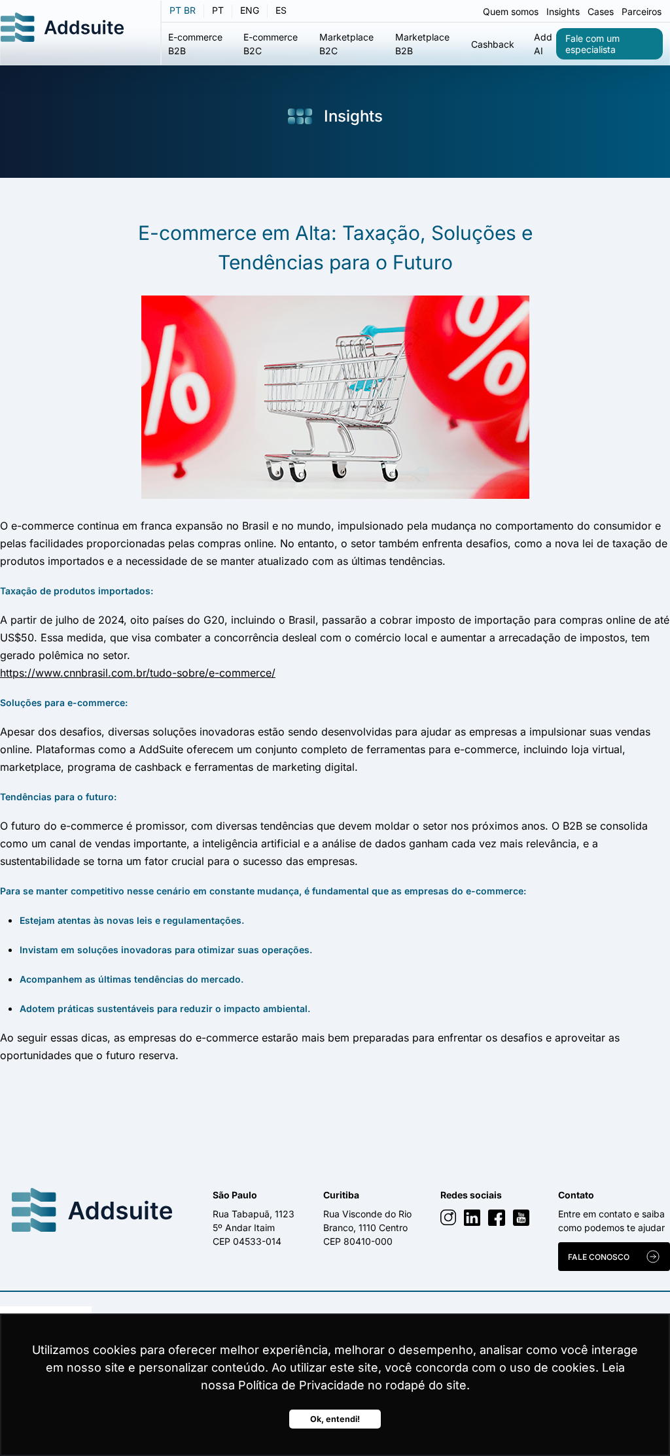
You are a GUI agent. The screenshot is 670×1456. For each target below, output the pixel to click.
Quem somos (510, 11)
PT (218, 10)
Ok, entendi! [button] (335, 1419)
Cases (601, 11)
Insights (563, 11)
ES (281, 10)
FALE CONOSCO (598, 1257)
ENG (249, 10)
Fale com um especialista (592, 44)
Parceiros (641, 11)
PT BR (182, 10)
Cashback (492, 44)
